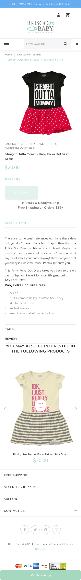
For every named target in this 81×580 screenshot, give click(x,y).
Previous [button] (5, 409)
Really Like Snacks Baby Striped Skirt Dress (40, 454)
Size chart (12, 179)
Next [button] (76, 409)
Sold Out (21, 192)
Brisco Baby (15, 544)
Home (8, 54)
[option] (44, 102)
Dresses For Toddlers (29, 54)
